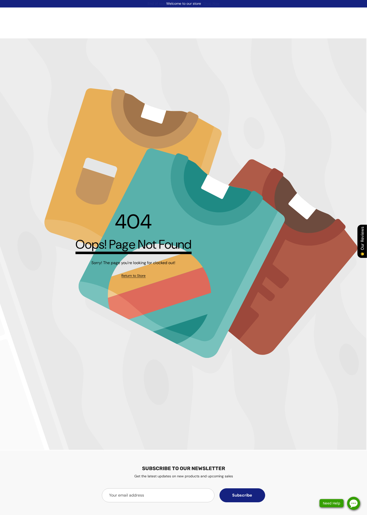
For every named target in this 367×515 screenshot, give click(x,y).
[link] (133, 275)
